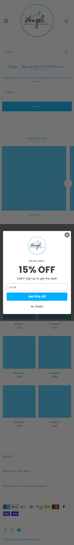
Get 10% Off (37, 297)
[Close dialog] (67, 234)
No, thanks (37, 306)
